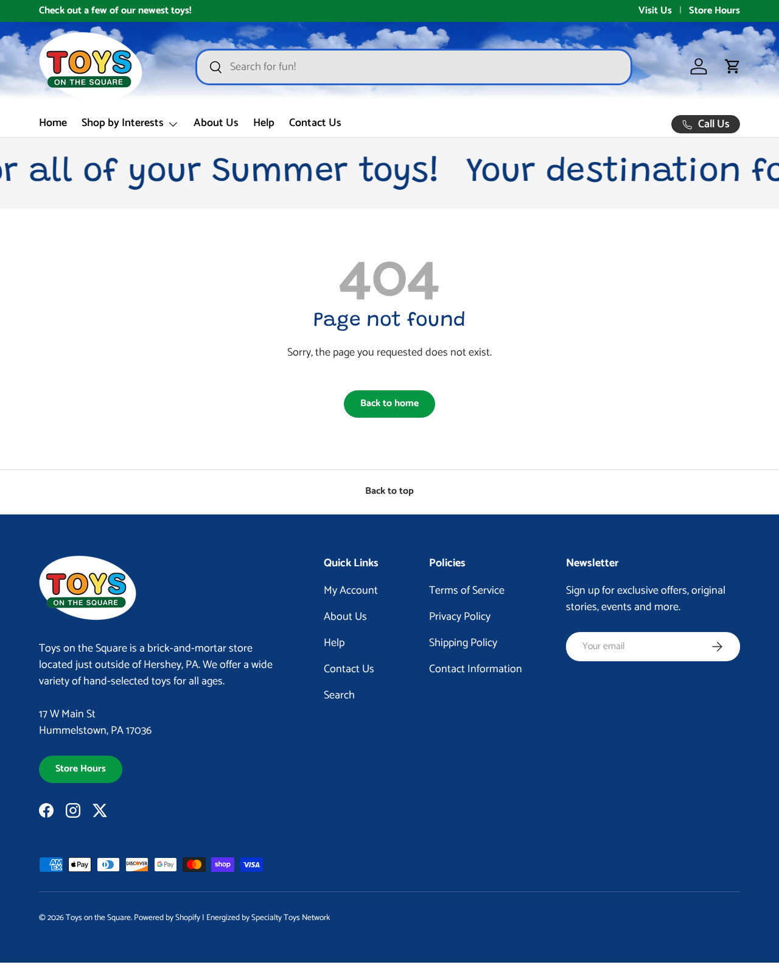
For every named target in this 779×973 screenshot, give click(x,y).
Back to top (389, 491)
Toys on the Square (98, 917)
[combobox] (413, 67)
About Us (216, 123)
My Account (351, 590)
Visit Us (655, 11)
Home (53, 123)
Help (263, 123)
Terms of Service (467, 590)
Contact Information (475, 669)
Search (339, 695)
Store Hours (714, 11)
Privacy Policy (460, 617)
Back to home (389, 404)
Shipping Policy (463, 643)
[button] (732, 66)
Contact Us (315, 123)
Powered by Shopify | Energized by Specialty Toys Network (232, 917)
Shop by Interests (123, 123)
